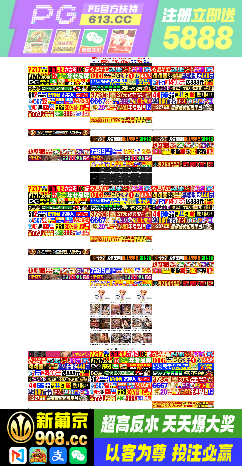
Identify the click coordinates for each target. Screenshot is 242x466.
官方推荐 (95, 176)
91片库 (129, 178)
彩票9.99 (130, 176)
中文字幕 (112, 171)
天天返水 (147, 176)
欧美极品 (139, 168)
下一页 (124, 349)
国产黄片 (103, 181)
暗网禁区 (130, 181)
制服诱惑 (147, 181)
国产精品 (103, 168)
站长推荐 (95, 173)
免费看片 (95, 184)
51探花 (121, 178)
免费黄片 (121, 181)
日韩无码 (147, 184)
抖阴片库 (95, 181)
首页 (108, 349)
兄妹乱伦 (112, 184)
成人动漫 (147, 168)
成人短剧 (121, 184)
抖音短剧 (103, 178)
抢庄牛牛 (112, 176)
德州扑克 (121, 176)
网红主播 (112, 168)
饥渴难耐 (112, 173)
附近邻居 (103, 173)
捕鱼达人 (103, 176)
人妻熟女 (130, 171)
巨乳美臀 (121, 171)
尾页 (133, 349)
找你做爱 (121, 173)
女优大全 (139, 178)
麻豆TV (112, 178)
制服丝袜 (139, 171)
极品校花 (130, 184)
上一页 (112, 349)
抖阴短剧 (139, 184)
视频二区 (95, 171)
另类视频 (147, 171)
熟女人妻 (112, 181)
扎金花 (138, 176)
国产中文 (103, 184)
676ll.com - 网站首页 (101, 65)
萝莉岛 (147, 178)
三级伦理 (103, 171)
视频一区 (95, 168)
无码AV (94, 178)
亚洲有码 (130, 168)
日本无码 (121, 168)
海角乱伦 (139, 181)
